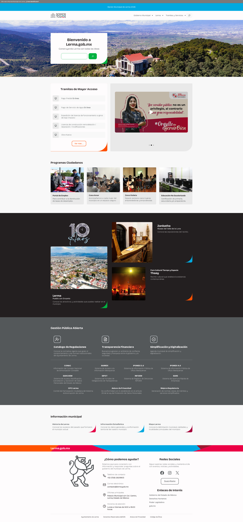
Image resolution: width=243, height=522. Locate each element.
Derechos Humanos (157, 498)
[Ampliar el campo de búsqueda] (189, 15)
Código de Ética (156, 517)
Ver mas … (79, 143)
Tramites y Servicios (174, 15)
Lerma (158, 15)
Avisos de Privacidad (138, 517)
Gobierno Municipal (142, 15)
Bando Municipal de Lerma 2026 (121, 7)
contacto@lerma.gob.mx (118, 487)
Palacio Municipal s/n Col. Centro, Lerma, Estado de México (122, 497)
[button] (151, 112)
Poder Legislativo (156, 502)
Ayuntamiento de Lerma (90, 517)
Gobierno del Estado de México (163, 495)
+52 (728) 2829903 (115, 478)
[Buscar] (93, 56)
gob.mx (152, 506)
